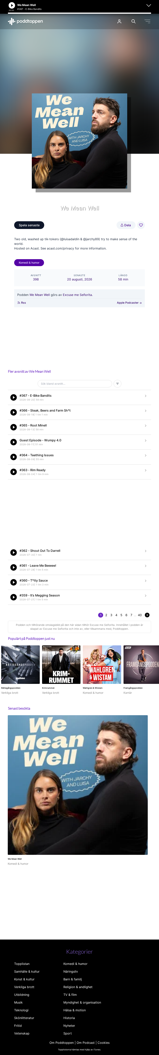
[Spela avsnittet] (13, 397)
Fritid (18, 1026)
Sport (67, 1033)
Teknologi (21, 1010)
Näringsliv (70, 971)
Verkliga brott (24, 987)
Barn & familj (72, 979)
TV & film (70, 995)
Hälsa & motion (74, 1010)
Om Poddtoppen (61, 1043)
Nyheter (69, 1026)
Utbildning (21, 995)
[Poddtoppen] (25, 21)
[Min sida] (119, 21)
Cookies (104, 1043)
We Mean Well (39, 295)
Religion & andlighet (77, 987)
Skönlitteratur (24, 1018)
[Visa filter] (117, 384)
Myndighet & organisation (82, 1002)
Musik (18, 1002)
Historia (69, 1018)
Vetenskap (21, 1033)
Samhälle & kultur (27, 971)
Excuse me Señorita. (78, 295)
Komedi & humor (29, 262)
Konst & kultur (24, 979)
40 (140, 615)
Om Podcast (86, 1043)
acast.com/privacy (60, 248)
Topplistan (21, 964)
